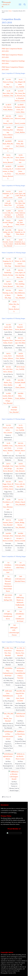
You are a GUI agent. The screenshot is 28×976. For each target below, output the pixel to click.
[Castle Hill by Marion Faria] (8, 327)
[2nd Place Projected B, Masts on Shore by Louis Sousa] (20, 734)
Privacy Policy (7, 818)
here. (15, 812)
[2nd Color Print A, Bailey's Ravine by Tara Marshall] (8, 717)
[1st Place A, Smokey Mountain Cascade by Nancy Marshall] (20, 673)
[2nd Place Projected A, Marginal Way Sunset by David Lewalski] (8, 735)
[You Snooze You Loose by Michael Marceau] (20, 448)
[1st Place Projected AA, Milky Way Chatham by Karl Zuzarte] (8, 672)
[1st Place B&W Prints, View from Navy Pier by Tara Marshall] (8, 652)
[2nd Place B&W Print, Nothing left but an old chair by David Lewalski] (20, 696)
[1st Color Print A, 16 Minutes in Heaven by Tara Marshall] (20, 652)
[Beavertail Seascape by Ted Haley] (20, 340)
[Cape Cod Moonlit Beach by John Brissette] (20, 467)
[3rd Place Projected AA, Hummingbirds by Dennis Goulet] (8, 756)
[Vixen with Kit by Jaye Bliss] (20, 484)
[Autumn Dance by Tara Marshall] (8, 522)
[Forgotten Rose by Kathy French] (8, 340)
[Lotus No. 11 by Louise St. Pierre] (8, 356)
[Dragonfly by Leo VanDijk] (20, 427)
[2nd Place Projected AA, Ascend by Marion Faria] (20, 715)
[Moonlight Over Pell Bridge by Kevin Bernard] (8, 467)
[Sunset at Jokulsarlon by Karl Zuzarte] (8, 429)
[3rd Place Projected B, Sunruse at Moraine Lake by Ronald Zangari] (14, 775)
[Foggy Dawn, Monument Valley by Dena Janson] (8, 485)
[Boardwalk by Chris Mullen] (20, 356)
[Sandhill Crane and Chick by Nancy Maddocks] (8, 448)
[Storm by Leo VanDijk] (20, 369)
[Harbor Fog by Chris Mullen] (8, 382)
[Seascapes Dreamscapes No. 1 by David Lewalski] (20, 537)
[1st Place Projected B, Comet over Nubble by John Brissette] (8, 694)
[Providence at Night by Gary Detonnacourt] (8, 504)
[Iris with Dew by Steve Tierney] (8, 369)
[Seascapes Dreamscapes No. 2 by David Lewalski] (8, 537)
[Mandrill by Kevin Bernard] (20, 327)
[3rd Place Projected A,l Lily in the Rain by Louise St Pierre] (20, 756)
